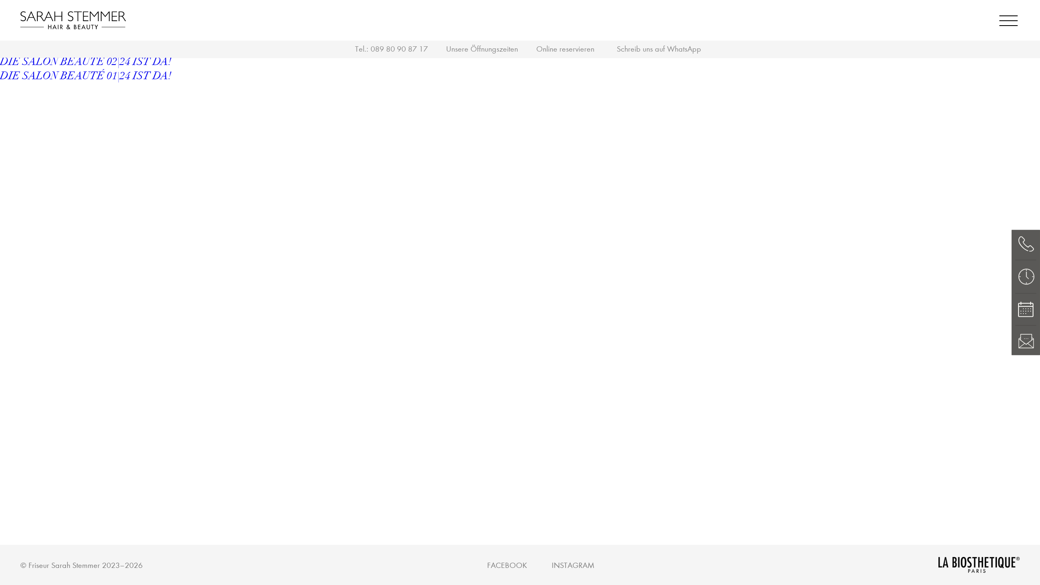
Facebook (507, 565)
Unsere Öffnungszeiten (482, 49)
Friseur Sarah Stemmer (64, 565)
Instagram (573, 565)
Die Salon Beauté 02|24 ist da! (85, 61)
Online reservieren (565, 49)
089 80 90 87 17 (399, 49)
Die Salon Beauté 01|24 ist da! (85, 75)
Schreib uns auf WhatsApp (659, 49)
